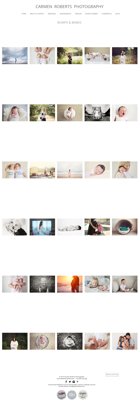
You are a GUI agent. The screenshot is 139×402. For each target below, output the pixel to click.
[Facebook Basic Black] (66, 382)
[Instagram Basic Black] (74, 382)
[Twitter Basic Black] (70, 382)
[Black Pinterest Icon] (77, 382)
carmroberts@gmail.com (65, 378)
